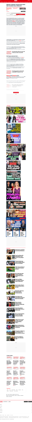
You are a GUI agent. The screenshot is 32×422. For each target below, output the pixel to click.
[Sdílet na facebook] (21, 11)
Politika (7, 230)
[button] (26, 401)
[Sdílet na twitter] (22, 11)
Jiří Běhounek (18, 395)
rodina (8, 394)
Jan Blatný (7, 396)
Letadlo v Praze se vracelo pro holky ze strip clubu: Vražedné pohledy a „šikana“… (19, 321)
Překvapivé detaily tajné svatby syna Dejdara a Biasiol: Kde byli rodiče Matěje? (20, 262)
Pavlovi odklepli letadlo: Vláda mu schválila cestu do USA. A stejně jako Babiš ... (16, 234)
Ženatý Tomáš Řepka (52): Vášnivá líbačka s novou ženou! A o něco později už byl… (19, 257)
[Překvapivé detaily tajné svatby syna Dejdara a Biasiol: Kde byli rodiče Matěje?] (10, 263)
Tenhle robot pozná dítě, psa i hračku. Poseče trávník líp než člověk (20, 268)
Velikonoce (16, 395)
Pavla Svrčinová (10, 396)
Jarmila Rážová (21, 395)
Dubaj (17, 394)
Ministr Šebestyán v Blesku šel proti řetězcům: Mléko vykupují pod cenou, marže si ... (9, 234)
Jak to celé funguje (16, 15)
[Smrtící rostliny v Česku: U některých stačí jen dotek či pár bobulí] (10, 287)
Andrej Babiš (13, 394)
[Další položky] (31, 1)
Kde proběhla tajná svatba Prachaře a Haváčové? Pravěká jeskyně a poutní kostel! (19, 275)
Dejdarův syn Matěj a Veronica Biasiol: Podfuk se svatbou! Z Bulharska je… (19, 280)
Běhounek (8, 75)
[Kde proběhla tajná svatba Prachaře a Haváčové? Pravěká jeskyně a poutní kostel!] (10, 275)
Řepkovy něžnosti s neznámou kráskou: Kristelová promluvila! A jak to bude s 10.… (19, 304)
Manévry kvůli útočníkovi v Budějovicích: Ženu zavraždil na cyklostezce (19, 326)
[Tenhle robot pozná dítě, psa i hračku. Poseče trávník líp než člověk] (10, 269)
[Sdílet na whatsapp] (24, 11)
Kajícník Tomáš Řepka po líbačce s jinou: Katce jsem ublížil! (19, 337)
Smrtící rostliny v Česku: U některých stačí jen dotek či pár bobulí (19, 286)
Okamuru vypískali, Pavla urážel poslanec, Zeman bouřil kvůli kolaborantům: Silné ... (22, 234)
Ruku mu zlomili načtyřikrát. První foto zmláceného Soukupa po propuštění (19, 314)
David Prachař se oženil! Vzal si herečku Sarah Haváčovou (19, 250)
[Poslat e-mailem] (25, 11)
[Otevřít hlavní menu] (0, 0)
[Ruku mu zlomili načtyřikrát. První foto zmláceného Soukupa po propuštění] (10, 315)
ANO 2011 (16, 394)
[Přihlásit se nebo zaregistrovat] (31, 0)
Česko (6, 394)
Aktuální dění (8, 388)
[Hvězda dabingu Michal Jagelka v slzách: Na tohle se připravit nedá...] (10, 310)
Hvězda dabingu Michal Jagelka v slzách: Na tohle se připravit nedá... (19, 309)
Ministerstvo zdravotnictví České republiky (10, 395)
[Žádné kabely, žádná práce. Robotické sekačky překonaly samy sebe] (10, 292)
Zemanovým (14, 75)
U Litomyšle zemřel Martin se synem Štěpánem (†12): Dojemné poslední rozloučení (20, 332)
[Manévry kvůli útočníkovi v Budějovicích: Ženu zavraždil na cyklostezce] (10, 327)
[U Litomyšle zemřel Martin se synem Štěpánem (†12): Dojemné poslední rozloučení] (10, 333)
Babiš (20, 40)
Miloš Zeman (11, 394)
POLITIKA (8, 218)
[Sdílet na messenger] (23, 11)
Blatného (10, 76)
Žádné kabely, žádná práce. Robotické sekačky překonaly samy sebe (19, 291)
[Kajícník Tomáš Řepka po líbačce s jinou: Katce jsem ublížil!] (10, 338)
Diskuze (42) (7, 11)
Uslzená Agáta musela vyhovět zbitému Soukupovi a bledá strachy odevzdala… (20, 297)
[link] (3, 401)
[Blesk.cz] (15, 0)
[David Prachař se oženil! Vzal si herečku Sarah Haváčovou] (10, 251)
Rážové (23, 57)
